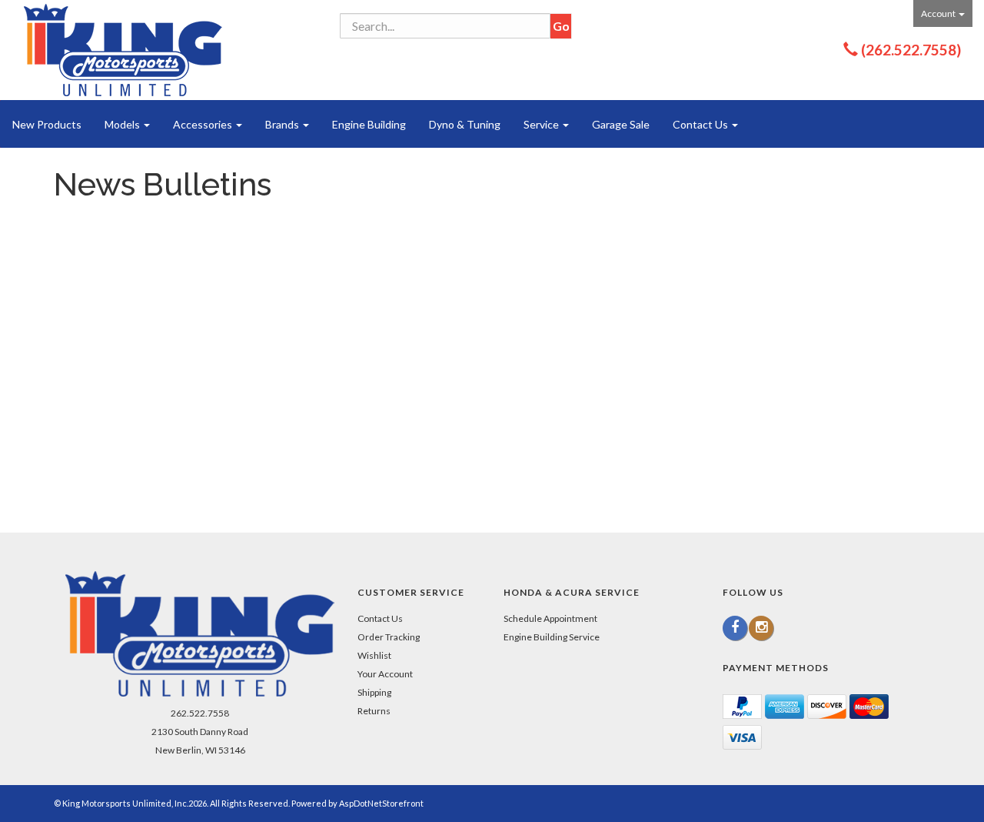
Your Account (385, 674)
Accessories (203, 124)
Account (939, 13)
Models (123, 124)
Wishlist (374, 655)
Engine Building (369, 124)
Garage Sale (621, 124)
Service (542, 124)
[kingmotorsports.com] (123, 50)
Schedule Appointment (550, 618)
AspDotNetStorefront (381, 803)
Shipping (374, 692)
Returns (374, 711)
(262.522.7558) (911, 49)
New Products (46, 124)
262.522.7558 (200, 713)
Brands (283, 124)
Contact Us (701, 124)
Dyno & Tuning (464, 124)
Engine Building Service (552, 637)
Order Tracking (388, 637)
